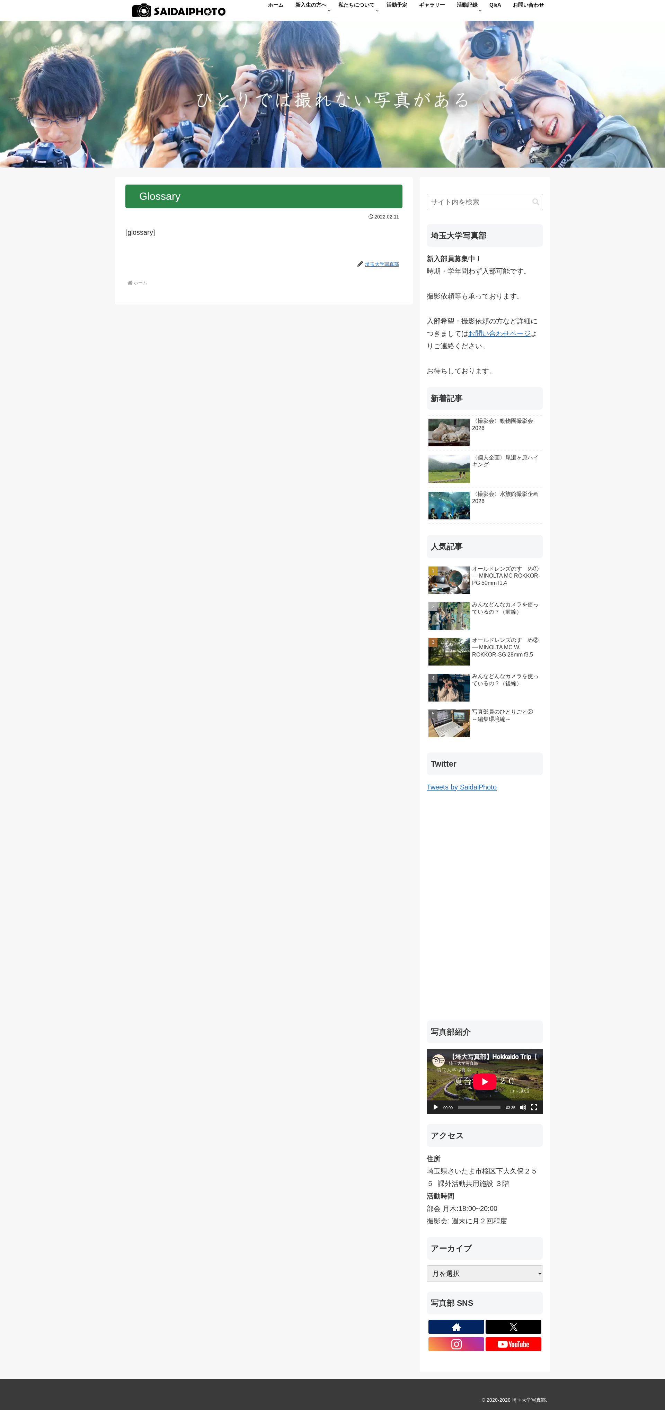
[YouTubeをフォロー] (513, 1344)
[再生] (435, 1107)
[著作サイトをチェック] (456, 1327)
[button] (536, 202)
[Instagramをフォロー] (456, 1344)
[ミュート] (523, 1107)
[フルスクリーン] (534, 1107)
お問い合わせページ (499, 333)
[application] (485, 1081)
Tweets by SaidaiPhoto (462, 787)
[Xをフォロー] (513, 1327)
